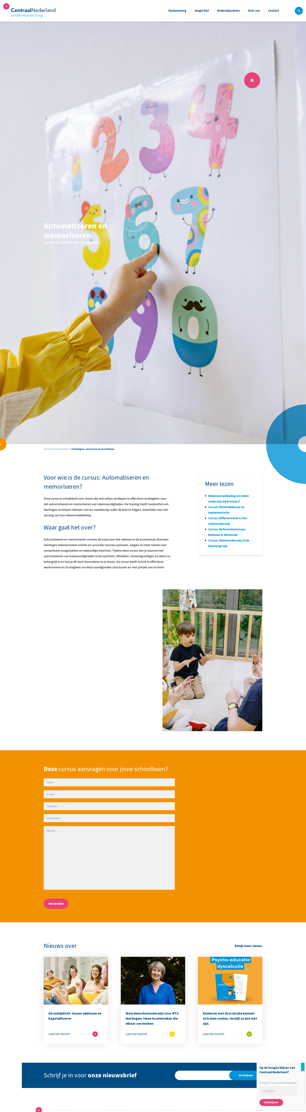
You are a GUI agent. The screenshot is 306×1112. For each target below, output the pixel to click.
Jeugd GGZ (201, 11)
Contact (273, 11)
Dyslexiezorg (177, 11)
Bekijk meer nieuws (248, 946)
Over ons (254, 11)
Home (47, 449)
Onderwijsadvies (228, 11)
